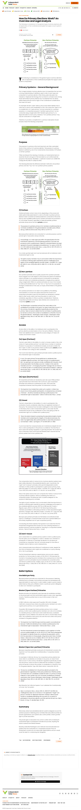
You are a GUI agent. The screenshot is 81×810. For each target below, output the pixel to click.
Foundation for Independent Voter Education (16, 802)
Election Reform (46, 11)
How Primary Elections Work (11, 804)
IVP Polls (28, 11)
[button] (5, 797)
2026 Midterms (56, 11)
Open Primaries (7, 11)
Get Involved (25, 804)
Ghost (25, 808)
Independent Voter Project (39, 802)
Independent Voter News (11, 808)
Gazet (29, 808)
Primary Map (52, 802)
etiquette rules (31, 755)
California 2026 (36, 11)
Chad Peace (25, 30)
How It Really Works (37, 740)
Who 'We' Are (61, 802)
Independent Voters (18, 11)
